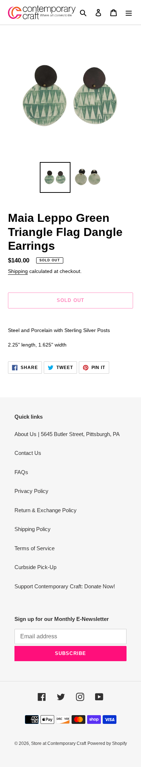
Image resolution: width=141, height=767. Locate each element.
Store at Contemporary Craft (58, 743)
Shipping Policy (32, 529)
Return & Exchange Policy (45, 510)
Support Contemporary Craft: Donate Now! (64, 586)
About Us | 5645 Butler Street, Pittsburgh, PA (67, 434)
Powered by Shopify (107, 743)
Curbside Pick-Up (35, 567)
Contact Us (27, 453)
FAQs (21, 472)
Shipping (18, 271)
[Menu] (128, 12)
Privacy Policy (31, 491)
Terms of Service (34, 548)
